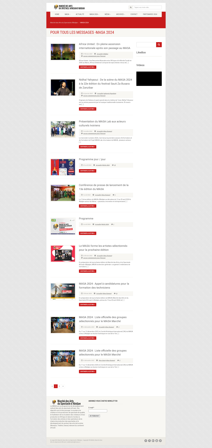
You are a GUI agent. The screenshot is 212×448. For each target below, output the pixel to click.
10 (115, 165)
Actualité (80, 14)
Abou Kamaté (107, 131)
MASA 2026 (94, 14)
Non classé (102, 360)
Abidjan (105, 54)
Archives (120, 14)
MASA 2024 (106, 165)
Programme (86, 218)
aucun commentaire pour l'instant (94, 56)
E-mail (91, 408)
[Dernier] (63, 386)
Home (57, 14)
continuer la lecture (87, 67)
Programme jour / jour (92, 159)
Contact (134, 14)
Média (107, 14)
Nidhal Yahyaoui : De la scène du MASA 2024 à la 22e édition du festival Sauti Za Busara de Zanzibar (105, 83)
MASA (67, 14)
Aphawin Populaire (109, 93)
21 (116, 293)
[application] (149, 79)
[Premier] (52, 386)
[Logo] (67, 7)
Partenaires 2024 (150, 14)
